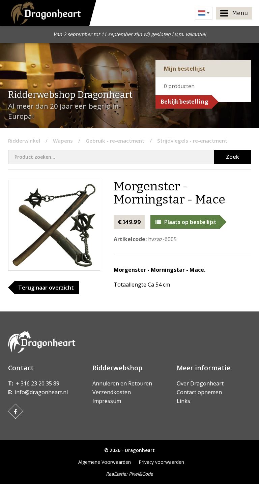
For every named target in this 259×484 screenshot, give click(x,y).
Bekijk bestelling (184, 102)
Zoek (232, 156)
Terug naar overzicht (46, 287)
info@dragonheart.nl (41, 392)
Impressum (106, 401)
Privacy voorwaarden (161, 462)
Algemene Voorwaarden (104, 462)
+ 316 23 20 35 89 (37, 383)
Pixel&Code (141, 474)
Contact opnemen (199, 392)
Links (183, 401)
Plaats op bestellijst (190, 222)
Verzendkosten (111, 392)
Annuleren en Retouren (122, 383)
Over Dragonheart (200, 383)
